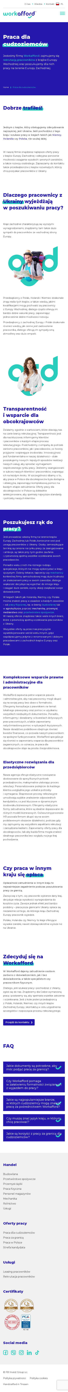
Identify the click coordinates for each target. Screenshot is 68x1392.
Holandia (8, 138)
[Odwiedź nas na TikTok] (37, 1352)
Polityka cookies (39, 1378)
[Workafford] (19, 15)
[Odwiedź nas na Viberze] (13, 1352)
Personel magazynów (17, 1193)
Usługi (7, 1208)
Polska (23, 138)
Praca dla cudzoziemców (19, 1232)
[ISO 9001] (17, 1322)
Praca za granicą (13, 1237)
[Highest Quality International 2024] (27, 1305)
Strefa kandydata (14, 1247)
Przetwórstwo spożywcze (19, 1179)
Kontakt (50, 4)
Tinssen (24, 1384)
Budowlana (10, 1174)
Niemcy (56, 135)
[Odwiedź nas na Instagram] (21, 1352)
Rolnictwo (9, 1203)
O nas (27, 4)
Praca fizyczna (12, 1188)
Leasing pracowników (16, 1271)
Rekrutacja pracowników (19, 1276)
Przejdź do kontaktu (17, 1022)
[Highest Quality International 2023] (11, 1305)
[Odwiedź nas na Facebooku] (5, 1352)
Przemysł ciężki (12, 1183)
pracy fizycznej (17, 604)
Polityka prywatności (14, 1378)
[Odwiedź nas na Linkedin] (29, 1352)
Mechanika (10, 1198)
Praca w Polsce (12, 1242)
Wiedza (38, 4)
